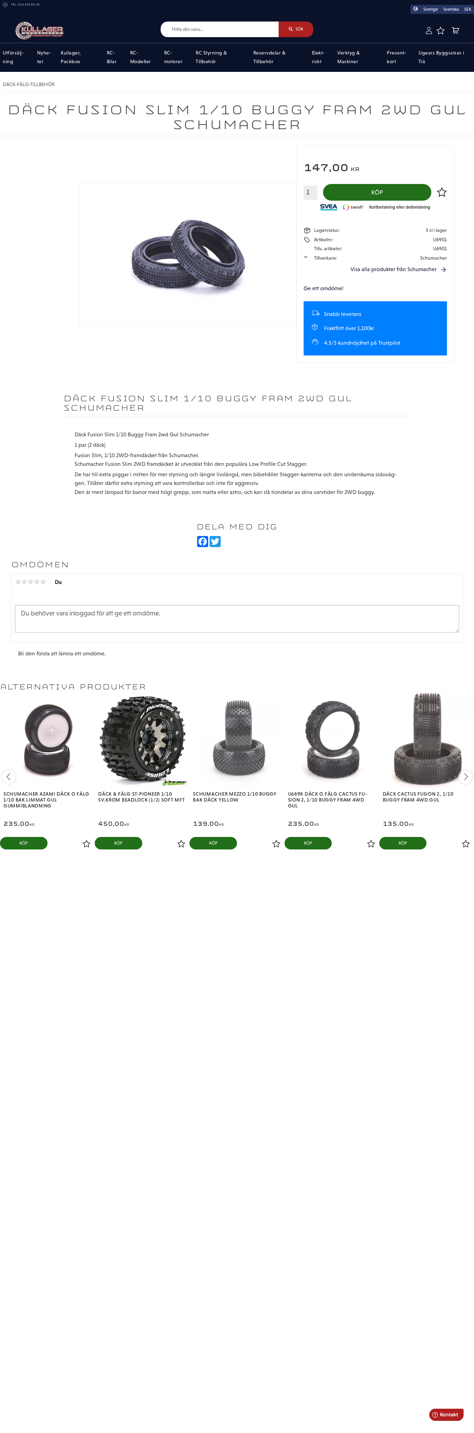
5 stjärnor (43, 582)
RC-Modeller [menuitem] (140, 57)
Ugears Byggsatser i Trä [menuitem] (441, 57)
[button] (440, 30)
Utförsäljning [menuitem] (13, 57)
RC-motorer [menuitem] (173, 57)
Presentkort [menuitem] (396, 57)
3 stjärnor (30, 582)
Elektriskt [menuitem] (318, 57)
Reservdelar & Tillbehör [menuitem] (269, 57)
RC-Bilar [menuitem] (112, 57)
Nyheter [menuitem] (44, 57)
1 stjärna (18, 582)
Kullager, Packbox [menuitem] (71, 57)
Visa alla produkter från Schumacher (393, 269)
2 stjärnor (24, 582)
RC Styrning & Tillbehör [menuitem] (211, 57)
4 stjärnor (37, 582)
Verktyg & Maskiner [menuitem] (348, 57)
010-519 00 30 (29, 4)
